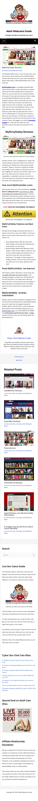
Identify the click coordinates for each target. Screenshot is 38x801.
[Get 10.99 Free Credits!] (2, 720)
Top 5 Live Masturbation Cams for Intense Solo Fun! (18, 685)
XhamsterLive (10, 448)
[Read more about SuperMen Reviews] (19, 409)
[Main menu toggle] (4, 40)
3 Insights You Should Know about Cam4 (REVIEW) (18, 527)
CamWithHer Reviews (13, 391)
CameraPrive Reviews (13, 483)
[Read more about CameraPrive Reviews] (19, 469)
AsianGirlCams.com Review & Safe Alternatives (18, 514)
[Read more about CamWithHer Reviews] (19, 381)
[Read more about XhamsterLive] (19, 438)
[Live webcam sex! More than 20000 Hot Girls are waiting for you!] (17, 720)
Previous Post (19, 357)
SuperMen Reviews (12, 421)
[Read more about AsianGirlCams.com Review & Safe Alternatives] (19, 501)
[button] (35, 40)
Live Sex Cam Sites (9, 393)
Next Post (19, 360)
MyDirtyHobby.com (8, 310)
